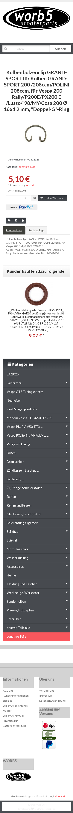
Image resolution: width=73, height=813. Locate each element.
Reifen (11, 497)
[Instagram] (48, 657)
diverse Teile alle (18, 628)
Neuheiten (14, 400)
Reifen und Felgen (19, 505)
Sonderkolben (16, 601)
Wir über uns (46, 690)
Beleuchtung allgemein (22, 523)
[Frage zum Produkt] (22, 221)
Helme (11, 575)
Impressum (45, 695)
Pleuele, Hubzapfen (20, 610)
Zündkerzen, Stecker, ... (23, 470)
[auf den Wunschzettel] (9, 221)
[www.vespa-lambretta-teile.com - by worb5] (36, 17)
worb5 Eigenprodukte (22, 409)
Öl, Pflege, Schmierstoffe (24, 488)
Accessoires (15, 566)
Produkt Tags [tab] (36, 230)
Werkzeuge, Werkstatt (23, 593)
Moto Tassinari (17, 549)
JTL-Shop (42, 804)
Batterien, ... (15, 479)
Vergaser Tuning (18, 444)
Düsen (11, 453)
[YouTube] (37, 657)
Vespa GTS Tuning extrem (25, 392)
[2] (21, 207)
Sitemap (7, 700)
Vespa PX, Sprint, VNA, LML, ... (28, 435)
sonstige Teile (27, 166)
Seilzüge (12, 532)
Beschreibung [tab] (14, 230)
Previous (10, 313)
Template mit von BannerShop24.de (36, 808)
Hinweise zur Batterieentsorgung (14, 723)
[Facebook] (26, 657)
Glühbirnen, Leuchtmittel (24, 514)
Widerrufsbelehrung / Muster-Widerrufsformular (15, 710)
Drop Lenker (15, 462)
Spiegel (12, 540)
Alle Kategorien (21, 58)
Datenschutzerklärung (52, 700)
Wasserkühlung (17, 558)
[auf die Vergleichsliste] (16, 221)
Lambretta (14, 383)
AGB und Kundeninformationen (16, 693)
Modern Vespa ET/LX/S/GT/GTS (29, 418)
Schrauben (14, 619)
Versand (30, 185)
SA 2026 (13, 374)
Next (62, 313)
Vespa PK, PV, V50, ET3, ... (25, 427)
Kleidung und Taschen (22, 584)
